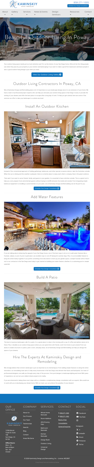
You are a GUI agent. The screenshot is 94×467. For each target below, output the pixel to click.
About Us (26, 413)
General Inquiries (64, 427)
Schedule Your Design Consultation (78, 6)
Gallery (14, 11)
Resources (74, 11)
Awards (25, 427)
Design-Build (45, 440)
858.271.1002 (64, 416)
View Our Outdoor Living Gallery (46, 75)
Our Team (26, 420)
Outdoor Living (46, 443)
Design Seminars (56, 13)
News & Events (41, 11)
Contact (88, 11)
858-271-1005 (81, 2)
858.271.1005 (64, 413)
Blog (24, 431)
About (5, 11)
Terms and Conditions (48, 462)
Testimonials (27, 424)
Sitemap (57, 462)
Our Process (27, 416)
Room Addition (46, 418)
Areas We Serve (28, 438)
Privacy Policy (39, 462)
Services (27, 11)
